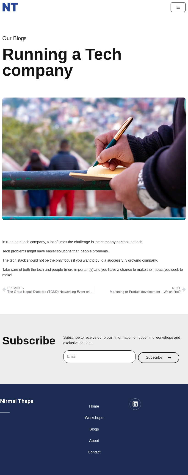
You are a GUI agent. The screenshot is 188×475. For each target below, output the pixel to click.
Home (94, 406)
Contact (94, 452)
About (94, 441)
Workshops (94, 418)
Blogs (94, 429)
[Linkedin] (135, 404)
